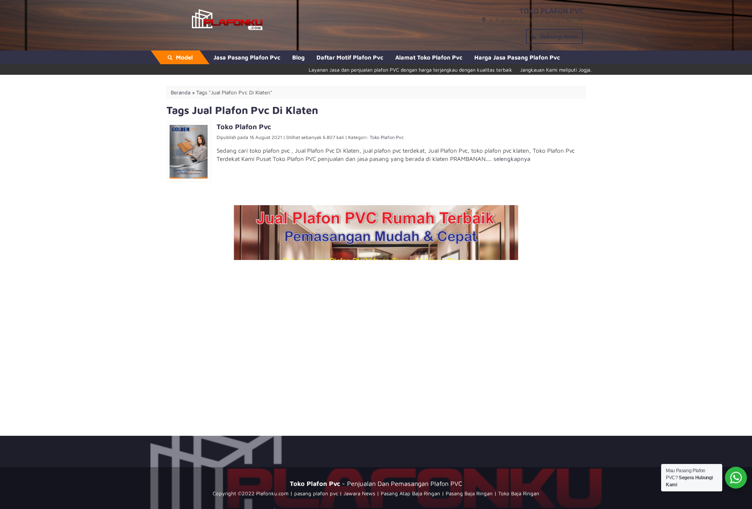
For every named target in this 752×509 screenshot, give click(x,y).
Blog (298, 57)
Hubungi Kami (558, 36)
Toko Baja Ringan (518, 493)
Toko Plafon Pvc (387, 137)
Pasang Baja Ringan (469, 493)
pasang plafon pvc (316, 493)
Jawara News (359, 493)
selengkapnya (512, 158)
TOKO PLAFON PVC (551, 11)
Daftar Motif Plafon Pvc (349, 57)
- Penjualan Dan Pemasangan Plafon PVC (376, 483)
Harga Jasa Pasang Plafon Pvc (517, 57)
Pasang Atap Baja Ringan (410, 493)
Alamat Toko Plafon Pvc (429, 57)
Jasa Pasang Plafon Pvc (246, 57)
